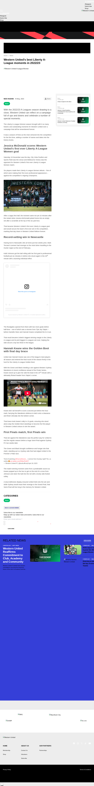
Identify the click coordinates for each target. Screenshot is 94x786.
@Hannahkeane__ (21, 459)
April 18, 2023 (32, 463)
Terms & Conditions (85, 769)
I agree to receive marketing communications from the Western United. (28, 524)
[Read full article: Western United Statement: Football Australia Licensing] (83, 120)
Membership (6, 750)
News (11, 55)
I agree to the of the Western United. (22, 522)
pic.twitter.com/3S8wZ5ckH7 (19, 461)
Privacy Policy (19, 522)
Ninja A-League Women (12, 507)
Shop (4, 754)
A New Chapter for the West (64, 101)
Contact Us (24, 750)
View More (87, 540)
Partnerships (43, 750)
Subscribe (11, 528)
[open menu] (1, 11)
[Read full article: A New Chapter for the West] (83, 100)
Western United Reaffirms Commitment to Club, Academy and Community (66, 112)
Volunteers (24, 754)
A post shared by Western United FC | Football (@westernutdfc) (26, 314)
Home (6, 55)
